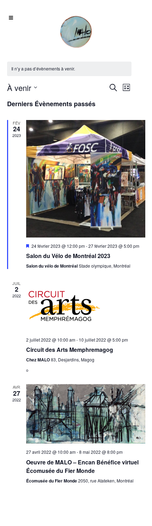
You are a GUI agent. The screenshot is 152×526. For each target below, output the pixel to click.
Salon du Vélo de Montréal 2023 (68, 256)
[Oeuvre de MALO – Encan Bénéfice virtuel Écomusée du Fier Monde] (85, 414)
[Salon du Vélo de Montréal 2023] (85, 179)
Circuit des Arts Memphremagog (69, 349)
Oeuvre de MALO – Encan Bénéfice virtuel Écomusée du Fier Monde (82, 466)
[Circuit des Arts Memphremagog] (85, 305)
